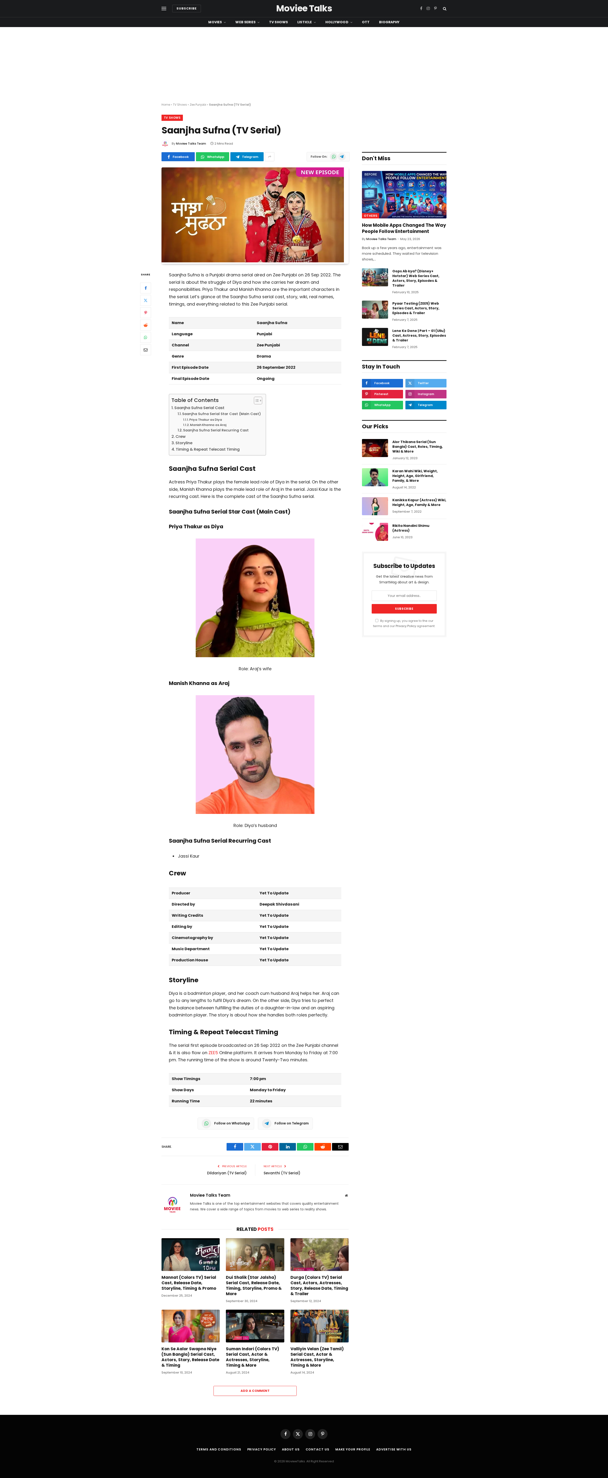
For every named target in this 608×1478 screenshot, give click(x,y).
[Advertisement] (304, 65)
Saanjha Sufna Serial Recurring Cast (216, 430)
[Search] (444, 8)
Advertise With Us (393, 1449)
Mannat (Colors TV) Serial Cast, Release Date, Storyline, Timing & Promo (189, 1283)
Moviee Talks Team (191, 143)
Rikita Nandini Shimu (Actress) (410, 528)
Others (370, 215)
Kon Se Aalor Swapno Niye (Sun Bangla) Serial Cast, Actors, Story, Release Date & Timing (190, 1357)
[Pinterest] (145, 312)
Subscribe (186, 8)
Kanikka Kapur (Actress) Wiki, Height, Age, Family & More (419, 502)
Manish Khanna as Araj (208, 425)
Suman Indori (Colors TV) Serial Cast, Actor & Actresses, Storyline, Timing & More (252, 1357)
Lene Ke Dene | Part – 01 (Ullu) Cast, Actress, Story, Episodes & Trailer (419, 335)
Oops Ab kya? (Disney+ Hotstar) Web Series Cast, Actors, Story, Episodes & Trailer (415, 278)
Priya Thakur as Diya (205, 419)
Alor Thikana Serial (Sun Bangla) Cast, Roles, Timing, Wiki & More (417, 446)
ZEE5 (213, 1053)
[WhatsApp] (145, 337)
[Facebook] (145, 288)
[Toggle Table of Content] (255, 401)
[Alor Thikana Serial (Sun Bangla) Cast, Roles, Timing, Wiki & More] (375, 448)
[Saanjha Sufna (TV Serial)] (253, 261)
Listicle (304, 22)
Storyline (184, 443)
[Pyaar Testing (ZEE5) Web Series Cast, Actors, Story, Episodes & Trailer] (375, 310)
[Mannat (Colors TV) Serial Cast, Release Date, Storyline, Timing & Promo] (191, 1254)
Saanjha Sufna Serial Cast (199, 408)
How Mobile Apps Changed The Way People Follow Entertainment (404, 228)
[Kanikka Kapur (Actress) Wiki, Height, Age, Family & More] (375, 506)
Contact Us (317, 1449)
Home (166, 105)
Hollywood (336, 22)
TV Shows (278, 22)
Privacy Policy (406, 626)
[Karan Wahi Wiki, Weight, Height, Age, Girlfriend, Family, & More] (375, 477)
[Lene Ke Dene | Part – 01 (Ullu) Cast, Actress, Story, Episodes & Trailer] (375, 337)
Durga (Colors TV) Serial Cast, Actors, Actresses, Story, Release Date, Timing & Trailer (319, 1286)
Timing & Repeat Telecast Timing (208, 449)
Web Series (245, 22)
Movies (215, 22)
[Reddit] (145, 325)
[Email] (145, 349)
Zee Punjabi (198, 105)
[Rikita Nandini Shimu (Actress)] (375, 532)
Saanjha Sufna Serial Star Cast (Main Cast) (221, 413)
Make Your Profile (352, 1449)
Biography (389, 22)
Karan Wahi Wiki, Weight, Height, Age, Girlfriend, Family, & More (415, 476)
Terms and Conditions (218, 1449)
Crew (180, 436)
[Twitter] (145, 300)
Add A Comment (255, 1390)
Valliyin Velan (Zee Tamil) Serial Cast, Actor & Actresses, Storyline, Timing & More (317, 1357)
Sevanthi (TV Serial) (282, 1173)
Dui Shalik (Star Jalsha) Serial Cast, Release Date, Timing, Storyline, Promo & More (254, 1286)
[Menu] (164, 8)
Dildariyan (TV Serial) (227, 1173)
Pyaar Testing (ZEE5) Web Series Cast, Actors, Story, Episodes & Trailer (415, 308)
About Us (290, 1449)
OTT (366, 22)
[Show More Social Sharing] (269, 156)
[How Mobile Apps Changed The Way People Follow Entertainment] (404, 194)
